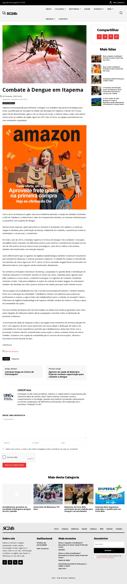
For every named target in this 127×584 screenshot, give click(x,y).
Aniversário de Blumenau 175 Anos (46, 508)
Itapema (15, 359)
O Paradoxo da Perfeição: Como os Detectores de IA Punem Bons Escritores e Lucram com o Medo (112, 91)
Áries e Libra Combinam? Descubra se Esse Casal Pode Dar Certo (113, 69)
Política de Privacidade (105, 557)
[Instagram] (10, 562)
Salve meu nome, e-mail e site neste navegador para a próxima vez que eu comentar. (42, 449)
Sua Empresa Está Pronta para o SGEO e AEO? (113, 80)
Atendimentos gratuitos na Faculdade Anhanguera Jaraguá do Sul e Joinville (16, 509)
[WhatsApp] (116, 36)
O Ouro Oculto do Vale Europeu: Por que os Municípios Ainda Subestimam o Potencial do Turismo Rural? (113, 101)
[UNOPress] (8, 396)
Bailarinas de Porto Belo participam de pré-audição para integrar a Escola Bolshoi (78, 509)
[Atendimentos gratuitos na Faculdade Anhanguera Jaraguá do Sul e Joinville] (17, 494)
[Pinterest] (110, 36)
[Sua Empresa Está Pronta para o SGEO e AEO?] (96, 79)
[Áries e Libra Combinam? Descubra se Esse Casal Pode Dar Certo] (96, 68)
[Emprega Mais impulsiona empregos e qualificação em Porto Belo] (110, 494)
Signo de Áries (64, 560)
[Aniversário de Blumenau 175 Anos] (48, 494)
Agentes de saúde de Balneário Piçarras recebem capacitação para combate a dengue (66, 374)
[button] (121, 12)
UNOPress (24, 390)
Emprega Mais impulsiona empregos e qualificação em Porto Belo (108, 509)
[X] (105, 36)
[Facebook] (99, 36)
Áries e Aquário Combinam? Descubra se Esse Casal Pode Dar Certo (113, 58)
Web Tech (62, 569)
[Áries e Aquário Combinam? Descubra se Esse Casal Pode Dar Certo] (96, 58)
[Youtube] (20, 562)
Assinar (107, 550)
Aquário (61, 550)
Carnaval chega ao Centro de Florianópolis (19, 373)
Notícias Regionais (8, 103)
